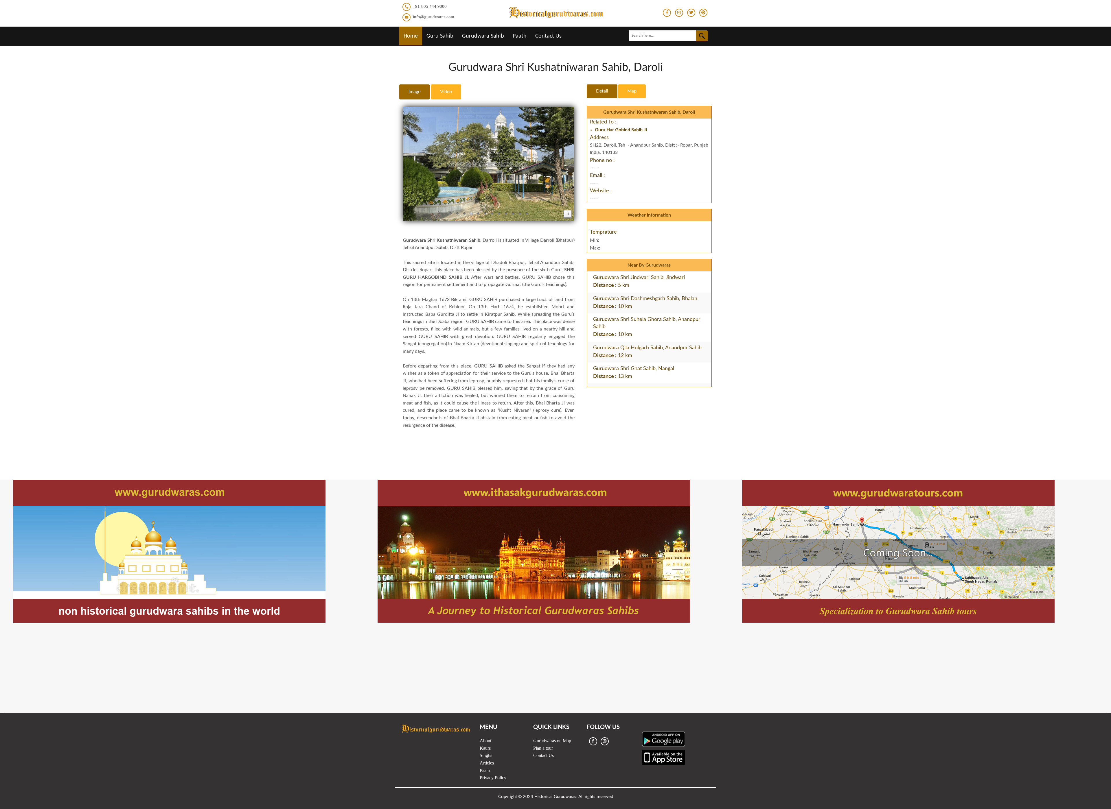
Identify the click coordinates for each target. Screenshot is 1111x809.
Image (414, 91)
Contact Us (548, 36)
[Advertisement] (555, 443)
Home (411, 36)
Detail (602, 91)
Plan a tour (543, 748)
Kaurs (485, 748)
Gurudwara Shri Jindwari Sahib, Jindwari (639, 277)
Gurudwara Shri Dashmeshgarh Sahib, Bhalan (645, 298)
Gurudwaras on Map (552, 740)
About (485, 740)
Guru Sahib (439, 36)
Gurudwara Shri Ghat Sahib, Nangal (633, 368)
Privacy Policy (493, 777)
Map (632, 91)
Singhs (486, 755)
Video (446, 91)
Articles (487, 762)
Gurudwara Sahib (483, 36)
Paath (520, 36)
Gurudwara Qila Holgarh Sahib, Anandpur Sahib (647, 347)
